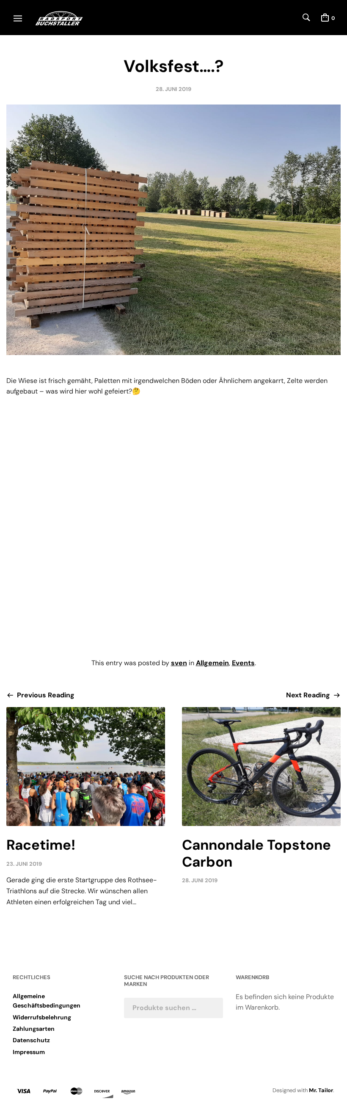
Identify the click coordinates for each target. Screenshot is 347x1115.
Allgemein (212, 662)
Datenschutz (31, 1040)
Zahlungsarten (34, 1028)
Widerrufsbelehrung (42, 1017)
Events (243, 662)
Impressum (29, 1052)
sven (179, 662)
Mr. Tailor (321, 1090)
